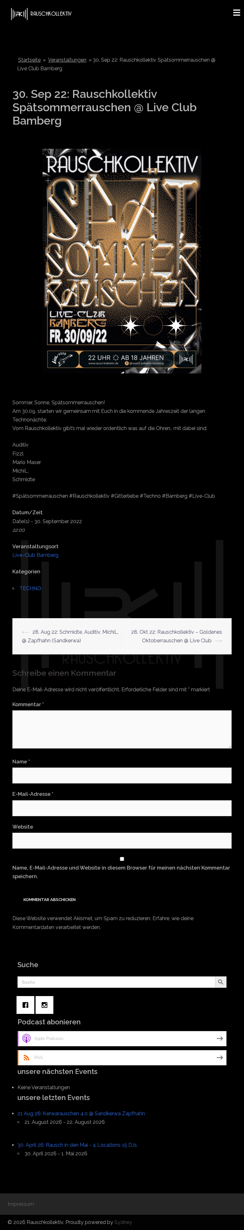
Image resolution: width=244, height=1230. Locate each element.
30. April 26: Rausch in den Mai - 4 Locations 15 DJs (77, 1145)
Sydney (123, 1222)
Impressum (21, 1204)
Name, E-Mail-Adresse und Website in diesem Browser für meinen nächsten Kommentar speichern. (121, 872)
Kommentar (28, 704)
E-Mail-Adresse (32, 794)
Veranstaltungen (67, 60)
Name (21, 762)
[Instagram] (46, 1005)
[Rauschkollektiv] (41, 13)
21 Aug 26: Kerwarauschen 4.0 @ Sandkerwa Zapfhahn (81, 1113)
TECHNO (30, 588)
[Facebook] (27, 1005)
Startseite (29, 60)
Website (22, 827)
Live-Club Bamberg (35, 555)
